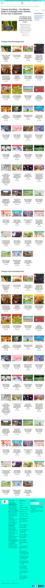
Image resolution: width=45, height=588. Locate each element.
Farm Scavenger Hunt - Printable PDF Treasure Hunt (17, 96)
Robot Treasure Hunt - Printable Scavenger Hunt (6, 221)
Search (20, 503)
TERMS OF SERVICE (23, 507)
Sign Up (41, 503)
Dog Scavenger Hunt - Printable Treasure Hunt (28, 116)
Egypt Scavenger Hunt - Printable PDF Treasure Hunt (39, 77)
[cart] (43, 3)
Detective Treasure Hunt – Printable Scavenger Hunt (39, 242)
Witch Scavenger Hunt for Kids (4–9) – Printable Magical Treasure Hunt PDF (6, 78)
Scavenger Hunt (7, 583)
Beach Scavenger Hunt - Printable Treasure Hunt (28, 96)
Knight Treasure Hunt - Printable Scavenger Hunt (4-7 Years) (17, 222)
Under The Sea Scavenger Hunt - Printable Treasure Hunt (39, 117)
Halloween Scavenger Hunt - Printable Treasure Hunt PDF (6, 117)
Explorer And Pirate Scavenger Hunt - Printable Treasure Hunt (28, 136)
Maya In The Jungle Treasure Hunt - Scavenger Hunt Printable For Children (6, 57)
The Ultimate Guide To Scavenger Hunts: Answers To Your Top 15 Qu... (25, 19)
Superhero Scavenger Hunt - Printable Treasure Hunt (17, 156)
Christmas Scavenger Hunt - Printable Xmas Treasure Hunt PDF (39, 97)
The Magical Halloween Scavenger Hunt (17, 77)
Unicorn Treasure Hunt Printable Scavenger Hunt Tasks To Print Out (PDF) (39, 222)
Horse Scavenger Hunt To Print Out (17, 56)
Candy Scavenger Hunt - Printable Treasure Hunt (17, 136)
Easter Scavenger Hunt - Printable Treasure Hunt (39, 200)
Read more (25, 34)
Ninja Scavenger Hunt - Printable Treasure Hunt (6, 155)
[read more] (9, 26)
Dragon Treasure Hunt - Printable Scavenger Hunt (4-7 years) (28, 57)
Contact (21, 505)
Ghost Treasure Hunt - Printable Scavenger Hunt (17, 242)
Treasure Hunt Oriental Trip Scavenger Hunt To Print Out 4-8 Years (17, 201)
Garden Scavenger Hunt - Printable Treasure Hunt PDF (28, 77)
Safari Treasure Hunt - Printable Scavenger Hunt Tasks (28, 242)
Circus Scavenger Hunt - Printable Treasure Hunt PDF (6, 96)
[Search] (41, 3)
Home (2, 6)
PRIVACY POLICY (23, 511)
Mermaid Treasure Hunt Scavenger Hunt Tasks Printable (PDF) (17, 262)
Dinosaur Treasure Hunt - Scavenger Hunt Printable (6, 261)
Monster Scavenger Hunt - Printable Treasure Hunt (39, 136)
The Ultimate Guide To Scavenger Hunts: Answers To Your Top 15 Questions (39, 17)
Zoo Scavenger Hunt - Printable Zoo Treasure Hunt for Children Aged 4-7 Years (17, 176)
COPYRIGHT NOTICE (23, 514)
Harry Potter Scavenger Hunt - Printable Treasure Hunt (28, 176)
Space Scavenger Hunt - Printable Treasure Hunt (6, 136)
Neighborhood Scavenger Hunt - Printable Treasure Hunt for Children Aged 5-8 (6, 201)
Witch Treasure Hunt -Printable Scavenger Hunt (28, 221)
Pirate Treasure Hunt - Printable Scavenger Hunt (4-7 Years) (28, 262)
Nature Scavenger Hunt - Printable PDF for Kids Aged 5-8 (17, 116)
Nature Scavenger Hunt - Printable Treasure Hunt (28, 200)
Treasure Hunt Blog (7, 6)
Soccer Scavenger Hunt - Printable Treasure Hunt (39, 155)
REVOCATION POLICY (24, 509)
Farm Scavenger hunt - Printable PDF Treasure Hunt (23, 531)
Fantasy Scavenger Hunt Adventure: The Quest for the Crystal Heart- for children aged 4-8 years (39, 177)
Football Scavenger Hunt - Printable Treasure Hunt (28, 155)
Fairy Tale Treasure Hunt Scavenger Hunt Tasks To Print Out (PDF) (6, 242)
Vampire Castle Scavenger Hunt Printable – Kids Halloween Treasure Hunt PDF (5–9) (39, 57)
